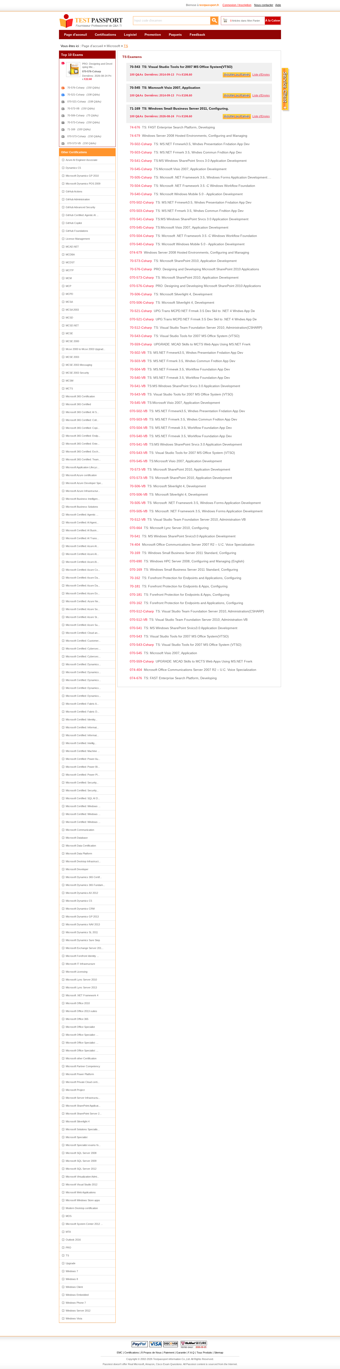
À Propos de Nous (151, 1352)
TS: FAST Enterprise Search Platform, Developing (172, 127)
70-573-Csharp (83, 122)
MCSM (69, 380)
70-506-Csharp (83, 115)
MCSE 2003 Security (77, 372)
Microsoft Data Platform (79, 853)
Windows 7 (72, 1271)
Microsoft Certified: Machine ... (83, 751)
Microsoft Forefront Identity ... (82, 956)
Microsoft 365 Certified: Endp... (83, 435)
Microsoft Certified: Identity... (81, 719)
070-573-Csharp (84, 136)
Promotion (153, 34)
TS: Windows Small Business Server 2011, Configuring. (179, 108)
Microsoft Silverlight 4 (78, 1121)
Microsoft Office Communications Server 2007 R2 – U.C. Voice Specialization (192, 544)
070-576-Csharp (91, 71)
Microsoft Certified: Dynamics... (83, 664)
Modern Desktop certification (82, 1208)
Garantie (181, 1352)
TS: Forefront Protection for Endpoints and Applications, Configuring (185, 578)
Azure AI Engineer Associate (81, 160)
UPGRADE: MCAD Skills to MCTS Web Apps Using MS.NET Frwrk (190, 344)
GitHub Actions (74, 191)
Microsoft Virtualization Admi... (82, 1176)
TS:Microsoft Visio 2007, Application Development (178, 169)
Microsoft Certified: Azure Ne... (83, 601)
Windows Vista (74, 1318)
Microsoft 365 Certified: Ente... (82, 443)
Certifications (105, 34)
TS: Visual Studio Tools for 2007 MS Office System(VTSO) (181, 67)
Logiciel (130, 34)
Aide (278, 5)
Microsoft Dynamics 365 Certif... (84, 877)
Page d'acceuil (75, 34)
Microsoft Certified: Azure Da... (83, 577)
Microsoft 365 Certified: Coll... (82, 420)
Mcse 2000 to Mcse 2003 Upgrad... (85, 349)
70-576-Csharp (83, 87)
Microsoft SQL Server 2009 (81, 1160)
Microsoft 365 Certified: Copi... (82, 428)
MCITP (70, 270)
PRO (68, 1247)
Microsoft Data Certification (81, 845)
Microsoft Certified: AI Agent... (82, 522)
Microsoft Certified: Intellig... (81, 743)
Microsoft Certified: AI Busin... (82, 530)
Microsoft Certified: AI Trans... (82, 538)
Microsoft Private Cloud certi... (82, 1082)
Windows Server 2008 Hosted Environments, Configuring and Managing (188, 135)
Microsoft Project (75, 1090)
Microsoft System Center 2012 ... (84, 1224)
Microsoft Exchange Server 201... (84, 948)
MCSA (69, 301)
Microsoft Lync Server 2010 (81, 979)
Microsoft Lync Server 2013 (81, 987)
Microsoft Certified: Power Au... (83, 759)
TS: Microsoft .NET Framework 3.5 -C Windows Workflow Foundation (192, 186)
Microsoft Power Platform (80, 1074)
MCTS (69, 388)
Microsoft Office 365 (77, 1019)
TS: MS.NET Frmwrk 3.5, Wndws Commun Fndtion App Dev (186, 152)
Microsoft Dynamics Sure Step (83, 940)
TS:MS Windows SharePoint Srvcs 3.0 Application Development (188, 160)
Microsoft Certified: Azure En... (83, 593)
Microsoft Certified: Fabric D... (82, 711)
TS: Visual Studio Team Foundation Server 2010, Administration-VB (188, 519)
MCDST (70, 262)
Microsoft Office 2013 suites (81, 1011)
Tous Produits (204, 1352)
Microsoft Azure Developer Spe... (84, 483)
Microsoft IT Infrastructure (80, 963)
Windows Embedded (77, 1294)
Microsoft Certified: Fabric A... (82, 703)
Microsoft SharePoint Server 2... (84, 1113)
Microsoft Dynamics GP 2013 (82, 916)
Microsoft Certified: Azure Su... (83, 625)
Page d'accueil (92, 46)
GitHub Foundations (77, 230)
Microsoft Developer (77, 869)
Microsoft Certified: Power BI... (83, 766)
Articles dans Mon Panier (245, 20)
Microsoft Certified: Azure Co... (83, 569)
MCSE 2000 (72, 341)
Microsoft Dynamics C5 (79, 900)
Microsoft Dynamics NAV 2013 (83, 924)
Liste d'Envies (261, 74)
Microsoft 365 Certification (80, 396)
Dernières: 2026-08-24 (95, 75)
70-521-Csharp (83, 94)
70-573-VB (81, 108)
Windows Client (74, 1287)
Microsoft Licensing (76, 971)
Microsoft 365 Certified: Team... (83, 459)
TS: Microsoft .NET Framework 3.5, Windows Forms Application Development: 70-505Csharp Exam (201, 177)
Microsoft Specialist (76, 1137)
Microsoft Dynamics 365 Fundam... (85, 885)
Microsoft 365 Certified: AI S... (82, 412)
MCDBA (70, 254)
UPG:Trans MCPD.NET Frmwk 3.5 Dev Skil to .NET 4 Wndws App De (192, 311)
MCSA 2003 (72, 309)
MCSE (69, 333)
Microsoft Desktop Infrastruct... (83, 861)
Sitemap (218, 1352)
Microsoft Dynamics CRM (80, 908)
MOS (68, 1216)
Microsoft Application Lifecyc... (82, 467)
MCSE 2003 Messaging (79, 364)
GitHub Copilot (74, 223)
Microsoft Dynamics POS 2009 (83, 183)
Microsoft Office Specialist (80, 1026)
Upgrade (70, 1263)
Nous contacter (263, 5)
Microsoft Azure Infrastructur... (83, 491)
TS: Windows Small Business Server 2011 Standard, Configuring (183, 553)
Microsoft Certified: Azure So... (83, 609)
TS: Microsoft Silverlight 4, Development (171, 294)
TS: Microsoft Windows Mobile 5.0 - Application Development (186, 194)
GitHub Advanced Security (80, 207)
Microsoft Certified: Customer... (83, 640)
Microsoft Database (77, 837)
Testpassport (91, 21)
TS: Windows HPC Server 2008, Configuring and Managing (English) (187, 561)
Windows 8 (72, 1279)
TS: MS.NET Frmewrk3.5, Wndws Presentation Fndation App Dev (190, 144)
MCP (68, 286)
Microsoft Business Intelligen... (83, 498)
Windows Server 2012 (78, 1310)
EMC (119, 1352)
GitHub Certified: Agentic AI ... (82, 215)
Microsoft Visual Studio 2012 (81, 1184)
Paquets (175, 34)
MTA (68, 1231)
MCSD (69, 317)
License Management (78, 238)
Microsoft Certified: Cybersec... (83, 648)
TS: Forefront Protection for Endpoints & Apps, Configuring (179, 586)
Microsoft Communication (80, 829)
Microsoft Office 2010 (78, 1003)
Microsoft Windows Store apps (83, 1200)
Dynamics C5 (73, 167)
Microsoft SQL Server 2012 (81, 1168)
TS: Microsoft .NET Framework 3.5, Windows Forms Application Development (195, 503)
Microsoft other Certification (81, 1058)
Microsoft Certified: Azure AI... (82, 546)
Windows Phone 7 (76, 1302)
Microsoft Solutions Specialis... (83, 1129)
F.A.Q (191, 1352)
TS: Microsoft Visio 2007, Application (165, 87)
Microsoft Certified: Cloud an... (82, 632)
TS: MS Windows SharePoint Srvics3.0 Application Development (182, 536)
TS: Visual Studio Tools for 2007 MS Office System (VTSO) (185, 336)
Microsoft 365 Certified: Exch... (83, 451)
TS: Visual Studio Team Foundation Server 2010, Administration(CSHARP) (196, 327)
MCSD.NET (72, 325)
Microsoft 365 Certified (78, 404)
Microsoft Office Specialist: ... (82, 1034)
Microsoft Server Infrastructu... (83, 1097)
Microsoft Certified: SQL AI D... (83, 798)
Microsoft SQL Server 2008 (81, 1153)
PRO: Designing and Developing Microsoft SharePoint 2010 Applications (194, 269)
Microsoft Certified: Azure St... (82, 617)
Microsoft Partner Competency (83, 1066)
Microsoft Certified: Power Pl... (82, 774)
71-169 (79, 129)
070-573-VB (81, 143)
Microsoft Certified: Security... (82, 782)
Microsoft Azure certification (81, 475)
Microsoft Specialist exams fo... (83, 1145)
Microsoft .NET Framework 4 (82, 995)
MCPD (69, 294)
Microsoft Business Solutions (82, 506)
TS (126, 46)
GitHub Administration (78, 199)
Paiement (169, 1352)
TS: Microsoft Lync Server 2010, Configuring (169, 528)
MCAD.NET (72, 246)
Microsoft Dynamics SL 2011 (82, 932)
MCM (69, 278)
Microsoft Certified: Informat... (82, 727)
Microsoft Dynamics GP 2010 (82, 175)
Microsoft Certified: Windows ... (83, 806)
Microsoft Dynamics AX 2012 (82, 892)
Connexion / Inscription (237, 5)
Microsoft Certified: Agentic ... (82, 514)
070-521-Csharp (84, 101)
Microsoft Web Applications (81, 1192)
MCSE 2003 (72, 357)
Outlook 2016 (73, 1239)
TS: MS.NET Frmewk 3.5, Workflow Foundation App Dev (180, 369)
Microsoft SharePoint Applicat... (83, 1105)
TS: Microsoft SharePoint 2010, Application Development (183, 261)
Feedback (197, 34)
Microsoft (113, 46)
